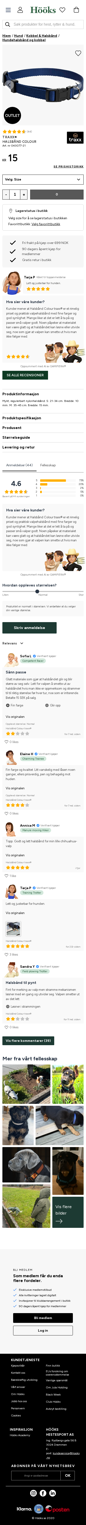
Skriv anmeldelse (29, 627)
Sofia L (26, 656)
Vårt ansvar (18, 1387)
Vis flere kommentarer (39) (28, 1041)
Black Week (53, 1394)
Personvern (18, 1408)
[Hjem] (43, 9)
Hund (18, 36)
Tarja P (29, 277)
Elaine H (26, 754)
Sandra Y (27, 967)
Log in (43, 1331)
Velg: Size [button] (13, 179)
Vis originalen (15, 717)
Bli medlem (43, 1318)
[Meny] (8, 10)
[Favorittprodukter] (62, 10)
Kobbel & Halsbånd (41, 36)
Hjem (6, 36)
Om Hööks (17, 1394)
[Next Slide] (77, 85)
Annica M (27, 826)
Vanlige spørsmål (57, 1380)
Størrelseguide (16, 437)
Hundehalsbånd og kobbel (24, 40)
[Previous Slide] (9, 85)
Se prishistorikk (69, 166)
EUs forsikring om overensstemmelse (57, 1373)
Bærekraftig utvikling (24, 1380)
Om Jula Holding (57, 1387)
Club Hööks (53, 1401)
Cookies (16, 1415)
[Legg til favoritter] (78, 52)
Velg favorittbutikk (46, 224)
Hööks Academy (20, 1435)
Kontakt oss (18, 1372)
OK (67, 1475)
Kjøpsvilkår (18, 1365)
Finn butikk (53, 1365)
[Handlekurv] (76, 10)
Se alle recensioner (25, 375)
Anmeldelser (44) (19, 465)
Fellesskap (48, 465)
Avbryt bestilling (56, 1409)
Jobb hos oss (19, 1401)
